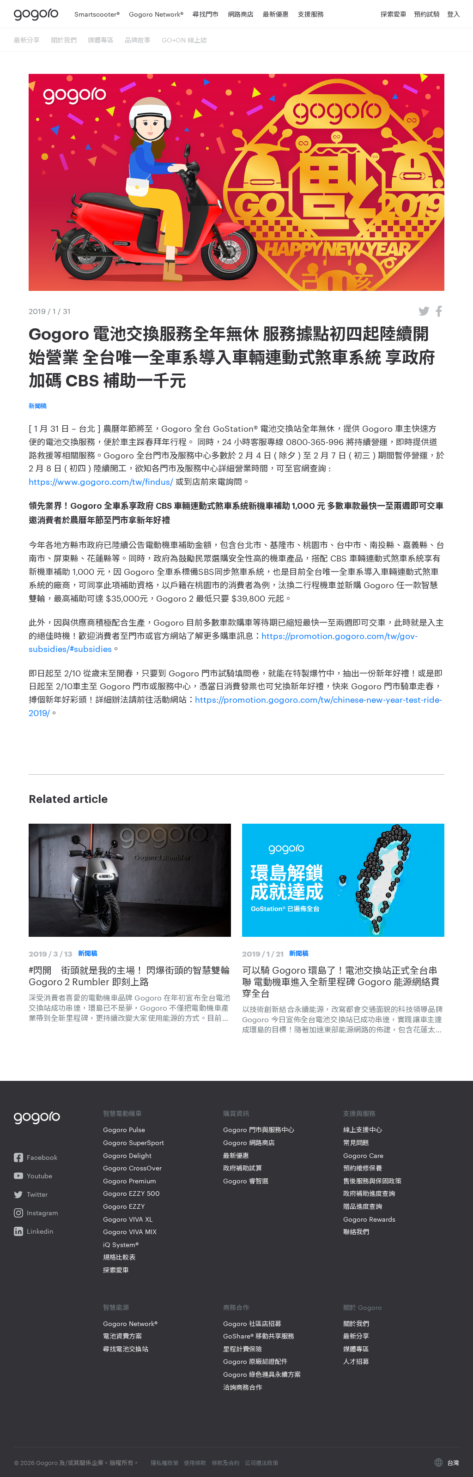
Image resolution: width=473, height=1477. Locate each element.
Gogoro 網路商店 (249, 1142)
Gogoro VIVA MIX (130, 1231)
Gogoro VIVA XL (128, 1219)
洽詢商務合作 (242, 1387)
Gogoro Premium (129, 1180)
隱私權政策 (164, 1462)
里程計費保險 (242, 1348)
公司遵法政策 (261, 1462)
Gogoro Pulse (124, 1129)
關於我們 (64, 39)
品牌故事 (138, 39)
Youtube (39, 1175)
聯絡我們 (356, 1231)
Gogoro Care (363, 1155)
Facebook (42, 1157)
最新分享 (27, 39)
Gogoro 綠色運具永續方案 (262, 1374)
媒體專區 (101, 39)
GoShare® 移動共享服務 (258, 1336)
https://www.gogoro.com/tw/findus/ (101, 481)
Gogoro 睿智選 (245, 1180)
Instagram (42, 1212)
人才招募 (356, 1361)
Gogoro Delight (127, 1155)
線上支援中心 (362, 1129)
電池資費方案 (122, 1336)
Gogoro (38, 14)
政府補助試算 (242, 1168)
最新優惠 (236, 1155)
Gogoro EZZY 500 (131, 1193)
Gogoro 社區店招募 (252, 1323)
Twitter (37, 1194)
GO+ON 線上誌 (184, 39)
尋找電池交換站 (125, 1348)
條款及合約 (225, 1462)
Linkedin (40, 1231)
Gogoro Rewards (369, 1219)
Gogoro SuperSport (133, 1142)
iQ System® (121, 1244)
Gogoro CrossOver (132, 1168)
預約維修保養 (362, 1168)
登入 (453, 13)
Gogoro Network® (130, 1323)
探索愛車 (116, 1270)
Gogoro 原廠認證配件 (255, 1361)
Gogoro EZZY (124, 1206)
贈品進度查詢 (362, 1206)
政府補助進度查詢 (369, 1193)
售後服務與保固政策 (372, 1180)
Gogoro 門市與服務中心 (258, 1129)
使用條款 (195, 1462)
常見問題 (356, 1142)
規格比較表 (119, 1257)
